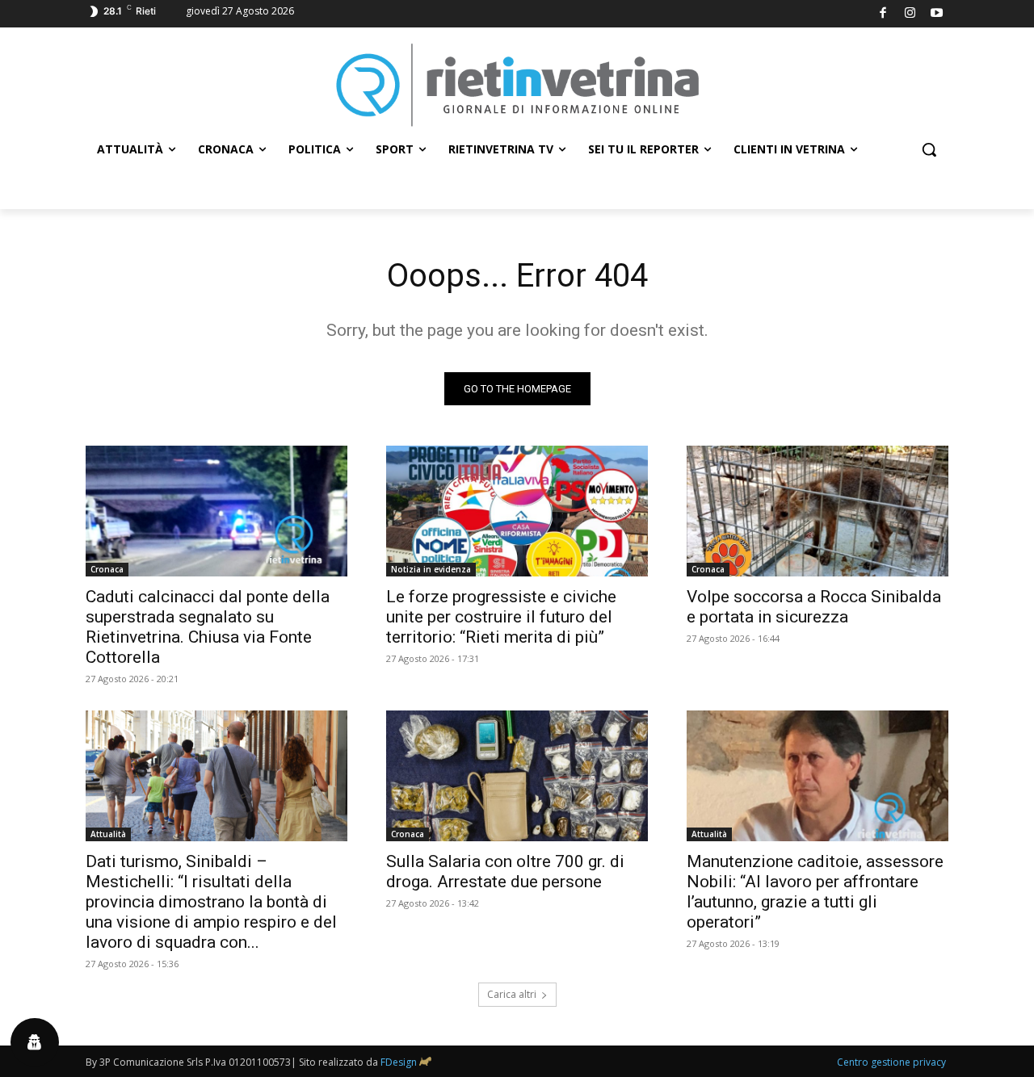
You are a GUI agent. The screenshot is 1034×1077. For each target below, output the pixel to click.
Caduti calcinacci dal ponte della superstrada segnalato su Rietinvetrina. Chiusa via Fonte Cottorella (208, 627)
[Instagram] (910, 14)
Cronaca (107, 569)
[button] (929, 149)
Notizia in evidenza (431, 569)
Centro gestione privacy (891, 1062)
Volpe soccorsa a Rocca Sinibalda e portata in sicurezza (814, 607)
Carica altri (511, 994)
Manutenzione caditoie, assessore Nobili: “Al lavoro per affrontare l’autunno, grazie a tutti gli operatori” (815, 892)
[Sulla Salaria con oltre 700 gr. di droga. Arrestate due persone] (517, 775)
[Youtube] (937, 14)
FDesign (398, 1062)
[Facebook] (883, 14)
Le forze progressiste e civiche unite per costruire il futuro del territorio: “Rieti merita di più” (501, 617)
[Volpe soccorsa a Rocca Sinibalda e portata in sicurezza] (817, 511)
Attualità (108, 834)
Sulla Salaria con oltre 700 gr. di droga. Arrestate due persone (505, 871)
